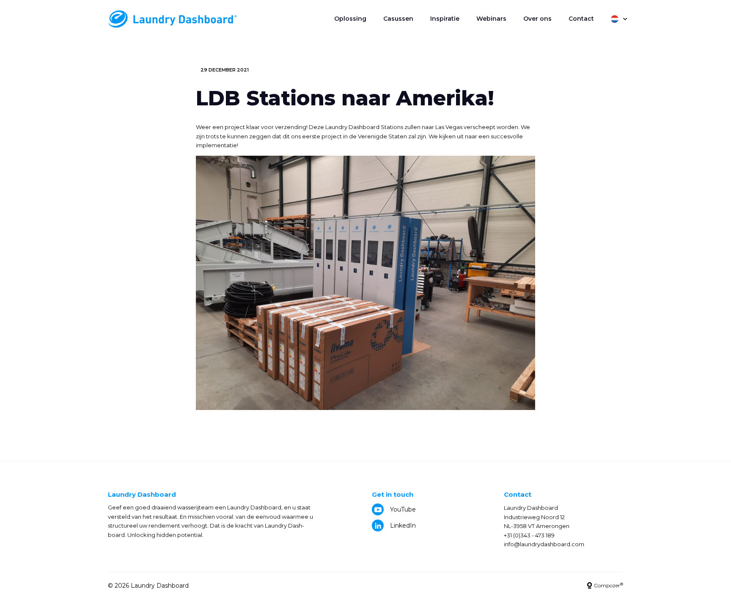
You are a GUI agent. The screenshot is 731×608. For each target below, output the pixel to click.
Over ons (537, 18)
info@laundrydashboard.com (544, 544)
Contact (581, 18)
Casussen (398, 18)
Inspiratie (444, 18)
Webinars (491, 18)
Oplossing (350, 18)
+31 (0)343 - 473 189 (529, 535)
